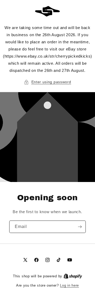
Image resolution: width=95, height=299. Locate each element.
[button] (47, 82)
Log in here (69, 285)
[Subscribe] (80, 227)
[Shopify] (73, 276)
